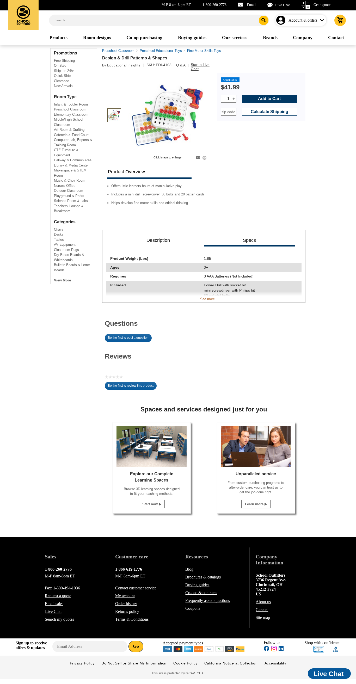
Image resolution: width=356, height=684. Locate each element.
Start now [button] (150, 504)
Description (158, 240)
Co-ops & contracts (201, 592)
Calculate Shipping (269, 111)
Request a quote (58, 596)
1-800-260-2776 (214, 5)
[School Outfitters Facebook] (266, 649)
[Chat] (271, 5)
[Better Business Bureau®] (335, 648)
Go (136, 646)
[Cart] (340, 20)
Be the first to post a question (128, 338)
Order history (126, 603)
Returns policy (127, 611)
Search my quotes (59, 619)
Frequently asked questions (207, 600)
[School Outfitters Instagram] (274, 650)
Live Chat (282, 5)
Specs (249, 240)
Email (251, 5)
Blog (189, 569)
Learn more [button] (255, 504)
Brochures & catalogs (203, 577)
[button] (318, 649)
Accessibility (275, 663)
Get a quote (322, 5)
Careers (262, 609)
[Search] (263, 20)
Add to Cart (269, 98)
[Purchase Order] (219, 648)
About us (263, 602)
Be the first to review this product (132, 387)
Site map (263, 617)
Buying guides (197, 585)
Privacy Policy (82, 663)
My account (125, 596)
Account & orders (303, 20)
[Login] (282, 20)
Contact (135, 588)
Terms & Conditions (132, 619)
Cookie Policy (185, 663)
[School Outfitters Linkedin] (281, 649)
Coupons (192, 608)
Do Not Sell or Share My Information (134, 663)
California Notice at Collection (231, 663)
